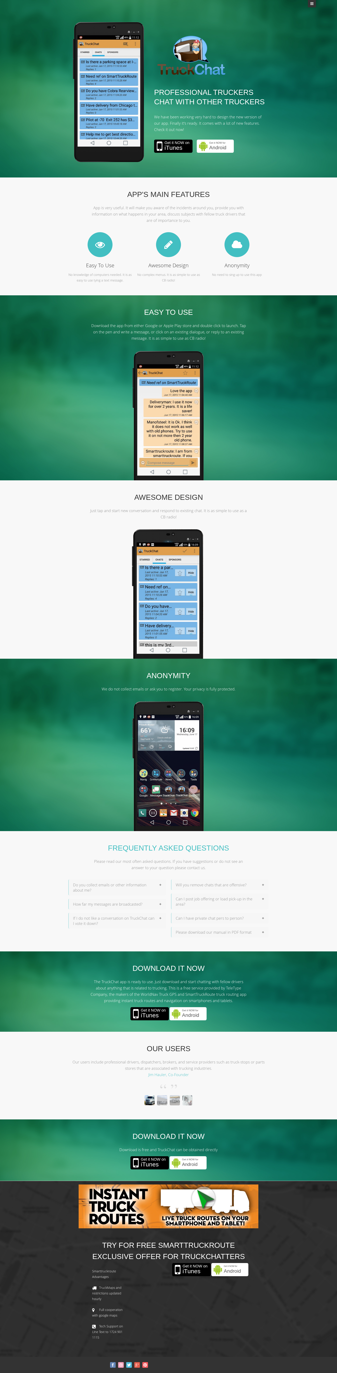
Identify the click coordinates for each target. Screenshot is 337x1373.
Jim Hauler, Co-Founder (168, 1074)
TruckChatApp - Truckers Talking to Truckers (191, 55)
